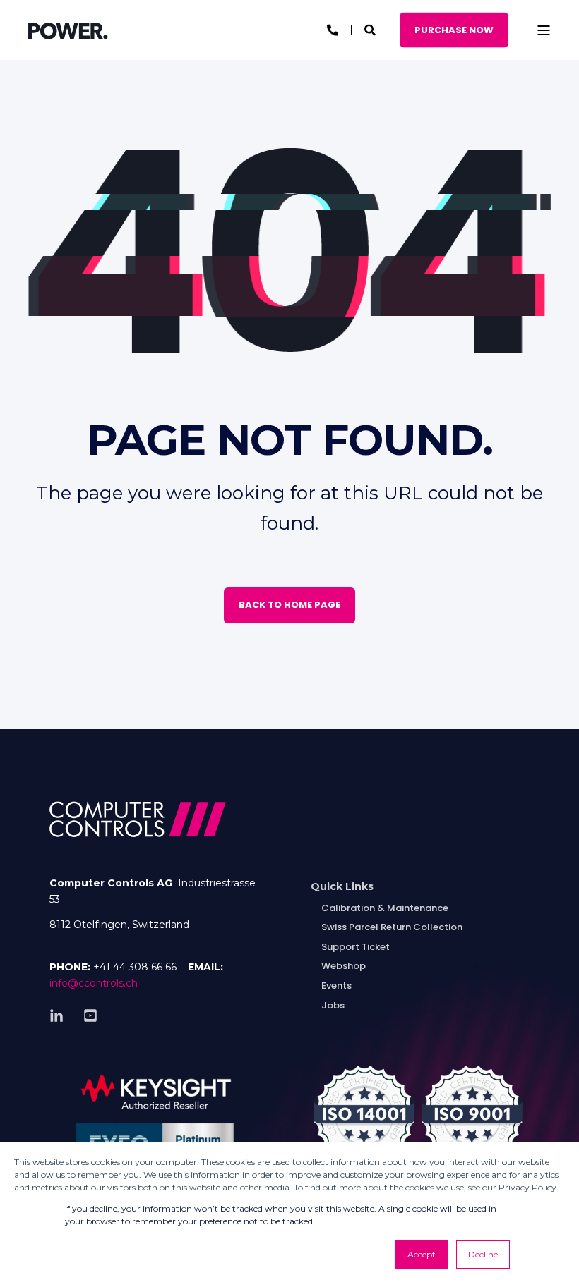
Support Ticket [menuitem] (355, 946)
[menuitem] (342, 886)
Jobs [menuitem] (333, 1005)
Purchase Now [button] (454, 29)
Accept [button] (421, 1254)
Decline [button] (483, 1254)
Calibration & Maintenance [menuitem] (384, 908)
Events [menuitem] (336, 985)
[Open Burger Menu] (544, 30)
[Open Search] (371, 29)
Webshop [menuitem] (343, 965)
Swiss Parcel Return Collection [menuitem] (391, 927)
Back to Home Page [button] (289, 604)
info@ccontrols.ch (93, 983)
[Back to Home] (68, 30)
